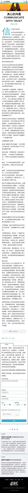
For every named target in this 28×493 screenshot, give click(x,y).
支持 (22, 479)
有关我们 (7, 479)
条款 (16, 410)
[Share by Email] (14, 429)
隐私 (19, 410)
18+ (25, 405)
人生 (10, 338)
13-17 (19, 405)
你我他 (12, 338)
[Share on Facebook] (10, 429)
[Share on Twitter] (12, 429)
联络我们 (12, 479)
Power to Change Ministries (17, 487)
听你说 (6, 344)
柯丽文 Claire (14, 24)
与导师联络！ (15, 331)
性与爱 (6, 338)
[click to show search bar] (24, 2)
